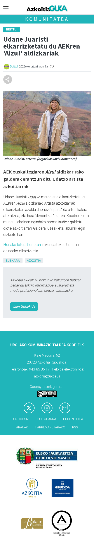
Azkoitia (34, 260)
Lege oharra (46, 419)
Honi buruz (20, 419)
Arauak (22, 427)
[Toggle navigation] (6, 8)
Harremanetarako (50, 427)
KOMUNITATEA (47, 19)
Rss (75, 427)
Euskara (12, 260)
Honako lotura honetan (22, 245)
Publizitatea (73, 419)
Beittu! (14, 66)
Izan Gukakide (24, 306)
